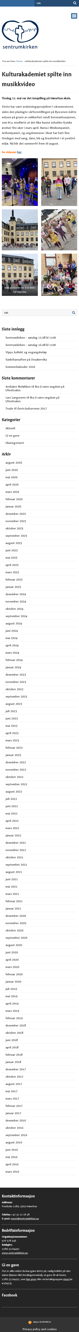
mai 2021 (11, 886)
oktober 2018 (14, 1032)
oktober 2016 (14, 1128)
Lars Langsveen (16, 397)
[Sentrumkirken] (20, 35)
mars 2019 (12, 1011)
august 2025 (14, 543)
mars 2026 (12, 492)
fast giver (31, 1279)
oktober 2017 (14, 1076)
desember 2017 (16, 1069)
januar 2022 (13, 835)
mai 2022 (11, 813)
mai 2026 (11, 477)
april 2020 (12, 959)
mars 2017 (12, 1098)
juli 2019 (11, 989)
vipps (66, 1279)
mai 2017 (11, 1091)
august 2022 (14, 791)
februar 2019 (14, 1018)
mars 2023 (12, 740)
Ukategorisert (15, 443)
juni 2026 (12, 470)
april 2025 (12, 565)
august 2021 (14, 872)
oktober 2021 (14, 857)
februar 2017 (14, 1106)
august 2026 (14, 462)
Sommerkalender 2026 (20, 367)
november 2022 (16, 769)
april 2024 (12, 645)
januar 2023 (13, 755)
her (19, 152)
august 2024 (14, 623)
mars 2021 (12, 894)
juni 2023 (12, 718)
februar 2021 (14, 901)
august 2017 (14, 1084)
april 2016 (12, 1164)
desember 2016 (16, 1120)
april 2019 (12, 1003)
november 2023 (16, 682)
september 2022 (16, 784)
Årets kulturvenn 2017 (32, 408)
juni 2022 (12, 806)
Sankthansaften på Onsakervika (26, 359)
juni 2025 (12, 550)
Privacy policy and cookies (39, 1329)
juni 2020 (12, 952)
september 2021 (16, 864)
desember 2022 (16, 762)
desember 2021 (16, 842)
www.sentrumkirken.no (15, 1253)
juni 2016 (12, 1149)
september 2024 (16, 616)
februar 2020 (14, 974)
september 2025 (16, 535)
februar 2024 (14, 660)
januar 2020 (13, 981)
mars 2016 (12, 1171)
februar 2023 (14, 747)
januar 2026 (13, 506)
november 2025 (16, 521)
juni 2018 (12, 1040)
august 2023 (14, 704)
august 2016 (14, 1142)
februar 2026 (14, 499)
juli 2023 (11, 711)
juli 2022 (11, 799)
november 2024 (16, 601)
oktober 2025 (14, 528)
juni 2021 (12, 879)
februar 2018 (14, 1054)
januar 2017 (13, 1113)
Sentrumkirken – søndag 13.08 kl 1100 (31, 337)
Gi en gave (12, 435)
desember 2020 (16, 916)
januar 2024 (13, 667)
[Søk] (74, 3)
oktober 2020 (14, 930)
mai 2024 (11, 638)
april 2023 (12, 733)
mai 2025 (11, 557)
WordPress (42, 1322)
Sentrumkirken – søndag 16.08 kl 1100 (31, 345)
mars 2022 (12, 828)
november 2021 (16, 850)
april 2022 (12, 821)
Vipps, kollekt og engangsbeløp (26, 352)
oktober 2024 (14, 609)
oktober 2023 (14, 689)
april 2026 (12, 484)
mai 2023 (11, 725)
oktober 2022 (14, 777)
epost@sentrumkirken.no (25, 1218)
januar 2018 (13, 1062)
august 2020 (14, 945)
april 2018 (12, 1047)
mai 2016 (11, 1157)
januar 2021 (13, 908)
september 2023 (16, 696)
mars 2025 (12, 572)
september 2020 (16, 937)
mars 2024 (12, 652)
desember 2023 (16, 674)
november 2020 (16, 923)
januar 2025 (13, 587)
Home (19, 61)
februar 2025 (14, 579)
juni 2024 (12, 630)
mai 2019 (11, 996)
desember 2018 (16, 1025)
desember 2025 (16, 514)
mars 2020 (12, 967)
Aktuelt (10, 428)
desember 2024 (16, 594)
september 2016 (16, 1135)
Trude (9, 408)
